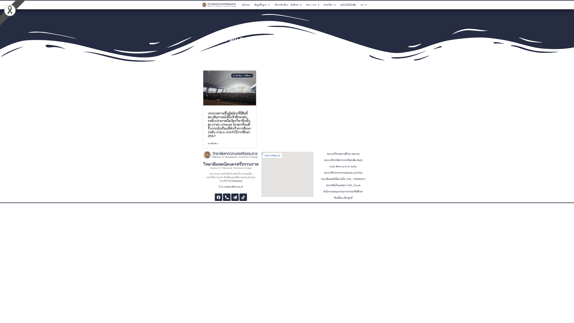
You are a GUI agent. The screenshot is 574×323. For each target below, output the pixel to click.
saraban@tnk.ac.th (233, 186)
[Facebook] (218, 197)
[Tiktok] (243, 197)
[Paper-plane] (235, 197)
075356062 (235, 180)
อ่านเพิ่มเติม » (213, 143)
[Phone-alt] (226, 197)
